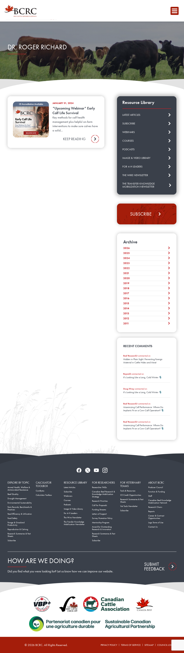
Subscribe (141, 214)
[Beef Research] (21, 10)
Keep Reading (74, 139)
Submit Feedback (154, 566)
